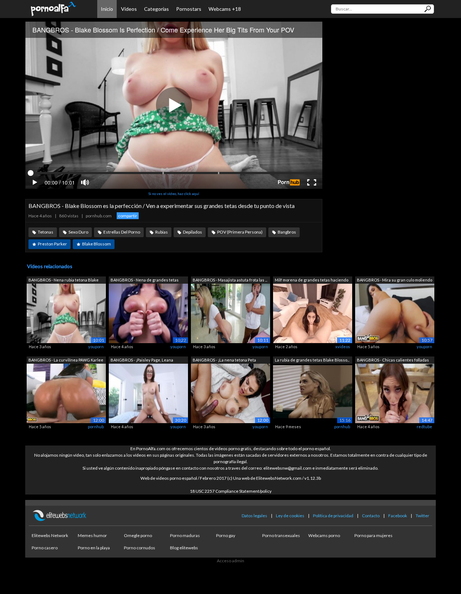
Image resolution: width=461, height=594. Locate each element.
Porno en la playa (94, 547)
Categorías (156, 9)
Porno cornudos (139, 547)
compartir (127, 215)
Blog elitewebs (184, 547)
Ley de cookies (290, 515)
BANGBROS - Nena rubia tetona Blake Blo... (63, 281)
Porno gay (225, 535)
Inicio (107, 9)
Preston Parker (52, 244)
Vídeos (129, 9)
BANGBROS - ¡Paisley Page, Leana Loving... (142, 361)
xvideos (342, 346)
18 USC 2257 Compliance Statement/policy (231, 491)
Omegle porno (138, 535)
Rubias (161, 232)
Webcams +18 (225, 9)
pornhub (96, 426)
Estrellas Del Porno (121, 232)
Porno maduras (185, 535)
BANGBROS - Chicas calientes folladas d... (393, 361)
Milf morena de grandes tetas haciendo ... (311, 281)
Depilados (192, 232)
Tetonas (45, 232)
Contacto (371, 515)
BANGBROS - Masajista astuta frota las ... (230, 280)
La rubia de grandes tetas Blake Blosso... (312, 360)
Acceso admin (230, 560)
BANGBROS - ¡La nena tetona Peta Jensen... (224, 361)
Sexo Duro (78, 232)
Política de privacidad (333, 515)
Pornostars (188, 9)
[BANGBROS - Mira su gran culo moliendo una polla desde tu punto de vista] (394, 313)
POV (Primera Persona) (240, 232)
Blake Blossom (96, 244)
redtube (424, 426)
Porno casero (45, 547)
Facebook (397, 515)
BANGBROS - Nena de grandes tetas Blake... (145, 281)
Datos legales (254, 515)
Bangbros (287, 232)
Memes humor (92, 535)
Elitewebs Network (50, 535)
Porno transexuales (281, 535)
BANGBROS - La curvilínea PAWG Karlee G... (65, 361)
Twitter (422, 515)
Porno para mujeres (373, 535)
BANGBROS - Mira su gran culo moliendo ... (394, 281)
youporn (96, 346)
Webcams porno (324, 535)
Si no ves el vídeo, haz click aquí (173, 193)
